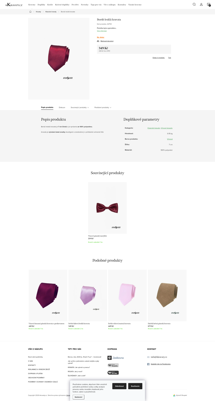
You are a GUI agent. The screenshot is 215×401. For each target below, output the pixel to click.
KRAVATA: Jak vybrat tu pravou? (79, 367)
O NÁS (30, 361)
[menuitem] (32, 5)
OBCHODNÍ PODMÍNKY (36, 378)
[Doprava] (116, 358)
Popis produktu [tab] (47, 107)
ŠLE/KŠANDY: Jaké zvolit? (76, 376)
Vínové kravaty (167, 128)
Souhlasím (135, 386)
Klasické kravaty (154, 128)
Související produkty (79, 107)
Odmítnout (119, 386)
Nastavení (78, 397)
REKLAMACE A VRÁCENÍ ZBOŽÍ (39, 369)
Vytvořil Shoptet (181, 395)
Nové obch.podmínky (35, 357)
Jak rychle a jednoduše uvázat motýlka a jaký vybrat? (83, 362)
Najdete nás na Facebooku (161, 364)
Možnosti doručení (107, 41)
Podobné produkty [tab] (102, 107)
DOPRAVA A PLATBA (35, 373)
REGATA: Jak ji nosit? (75, 371)
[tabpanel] (107, 214)
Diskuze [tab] (62, 107)
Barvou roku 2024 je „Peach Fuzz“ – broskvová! (84, 357)
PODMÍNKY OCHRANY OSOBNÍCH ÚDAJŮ (43, 382)
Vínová (170, 139)
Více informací (102, 31)
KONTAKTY (32, 365)
